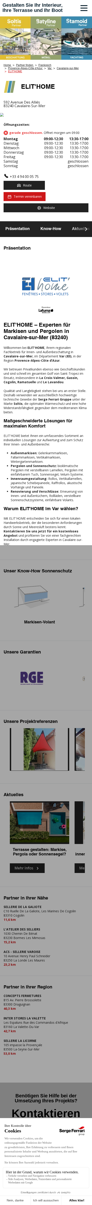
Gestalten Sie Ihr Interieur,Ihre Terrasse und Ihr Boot (32, 7)
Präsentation (17, 229)
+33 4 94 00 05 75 (24, 176)
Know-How (50, 229)
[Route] (46, 115)
